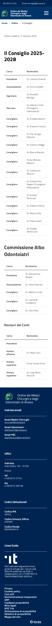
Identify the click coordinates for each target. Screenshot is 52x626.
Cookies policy (12, 591)
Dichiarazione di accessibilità (20, 611)
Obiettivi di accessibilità (17, 614)
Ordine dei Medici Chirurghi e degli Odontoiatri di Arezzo (20, 13)
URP (6, 600)
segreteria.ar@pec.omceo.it (17, 437)
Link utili (9, 594)
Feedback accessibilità (16, 603)
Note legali (10, 605)
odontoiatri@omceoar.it (16, 430)
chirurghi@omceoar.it (15, 422)
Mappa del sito (12, 617)
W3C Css (9, 608)
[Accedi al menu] (46, 13)
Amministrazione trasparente (20, 597)
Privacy (8, 588)
